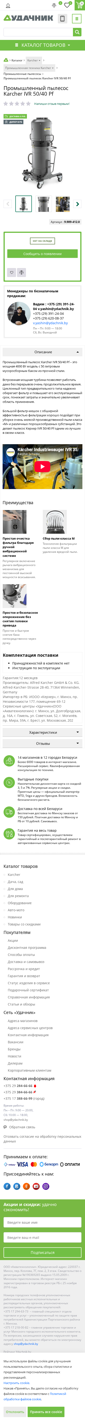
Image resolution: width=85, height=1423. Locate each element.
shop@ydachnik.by (26, 1344)
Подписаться (43, 1252)
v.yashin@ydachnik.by (50, 323)
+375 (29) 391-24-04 (48, 313)
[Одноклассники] (26, 1186)
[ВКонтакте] (16, 1186)
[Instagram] (45, 1186)
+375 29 (18, 1085)
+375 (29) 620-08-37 (48, 318)
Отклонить (15, 1412)
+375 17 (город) (24, 1098)
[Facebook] (7, 1186)
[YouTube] (36, 1186)
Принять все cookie (46, 1412)
